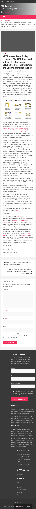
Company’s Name (16, 383)
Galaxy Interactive (20, 128)
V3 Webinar (20, 474)
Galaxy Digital (8, 128)
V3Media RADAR (21, 490)
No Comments (22, 71)
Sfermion (9, 132)
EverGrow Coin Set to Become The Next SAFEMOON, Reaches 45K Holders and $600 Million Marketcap (19, 271)
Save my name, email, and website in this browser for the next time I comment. (18, 337)
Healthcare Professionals (23, 459)
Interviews (19, 485)
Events (19, 495)
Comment (6, 289)
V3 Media (6, 6)
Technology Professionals (23, 454)
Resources (19, 492)
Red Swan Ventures (19, 130)
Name (5, 311)
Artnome (18, 217)
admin (15, 71)
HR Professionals (21, 461)
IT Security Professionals (23, 464)
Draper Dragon (17, 132)
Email (5, 318)
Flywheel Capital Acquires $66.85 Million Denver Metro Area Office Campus (17, 263)
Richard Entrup (25, 132)
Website (5, 326)
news (4, 53)
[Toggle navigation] (3, 17)
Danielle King (25, 235)
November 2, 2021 (8, 71)
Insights (19, 487)
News (18, 482)
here (17, 210)
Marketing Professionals (23, 457)
